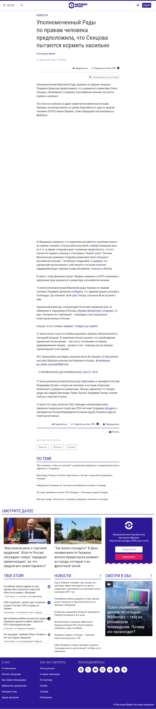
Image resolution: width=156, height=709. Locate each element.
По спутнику (46, 680)
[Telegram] (137, 5)
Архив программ (10, 697)
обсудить (110, 408)
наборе (94, 245)
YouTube (44, 691)
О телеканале (9, 668)
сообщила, (77, 291)
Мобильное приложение (14, 685)
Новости (42, 15)
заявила (97, 261)
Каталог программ (11, 674)
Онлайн (44, 685)
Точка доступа (47, 668)
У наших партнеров (50, 674)
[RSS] (117, 670)
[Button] (80, 68)
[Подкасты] (124, 670)
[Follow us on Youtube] (95, 670)
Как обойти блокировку (14, 680)
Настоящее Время (46, 53)
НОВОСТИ (62, 575)
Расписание (46, 697)
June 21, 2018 (90, 372)
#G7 (39, 356)
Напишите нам (9, 691)
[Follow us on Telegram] (110, 670)
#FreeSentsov (103, 360)
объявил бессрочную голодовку (95, 310)
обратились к (89, 381)
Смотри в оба (118, 575)
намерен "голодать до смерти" (80, 326)
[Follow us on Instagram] (102, 670)
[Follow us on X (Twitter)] (88, 670)
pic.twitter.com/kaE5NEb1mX (52, 364)
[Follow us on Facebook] (81, 670)
